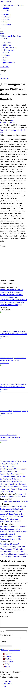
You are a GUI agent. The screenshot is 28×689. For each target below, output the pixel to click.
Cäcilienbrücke (20, 496)
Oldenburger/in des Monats (13, 5)
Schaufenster (10, 63)
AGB (4, 686)
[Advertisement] (14, 263)
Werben (6, 8)
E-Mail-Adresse (6, 635)
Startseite (3, 305)
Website (3, 642)
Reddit (20, 130)
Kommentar (5, 616)
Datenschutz (7, 684)
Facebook (6, 14)
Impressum (7, 681)
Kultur (5, 58)
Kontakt (6, 10)
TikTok (5, 22)
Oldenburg (7, 45)
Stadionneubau (9, 496)
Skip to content (5, 1)
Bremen (6, 53)
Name (3, 631)
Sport (5, 60)
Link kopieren (4, 307)
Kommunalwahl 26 (9, 48)
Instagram (6, 17)
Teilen (19, 305)
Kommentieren (12, 305)
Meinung (6, 55)
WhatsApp (7, 24)
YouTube (6, 19)
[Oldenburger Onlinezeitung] (10, 650)
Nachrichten (7, 43)
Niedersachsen (8, 50)
